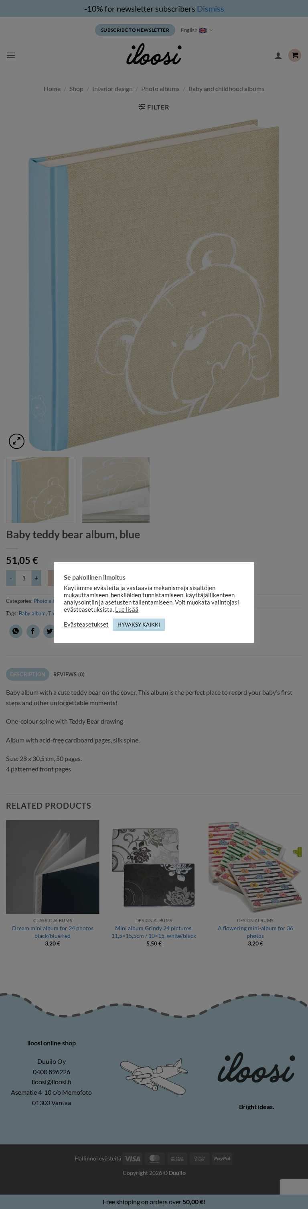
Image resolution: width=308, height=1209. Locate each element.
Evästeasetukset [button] (86, 624)
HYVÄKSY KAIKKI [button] (139, 624)
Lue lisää (126, 609)
